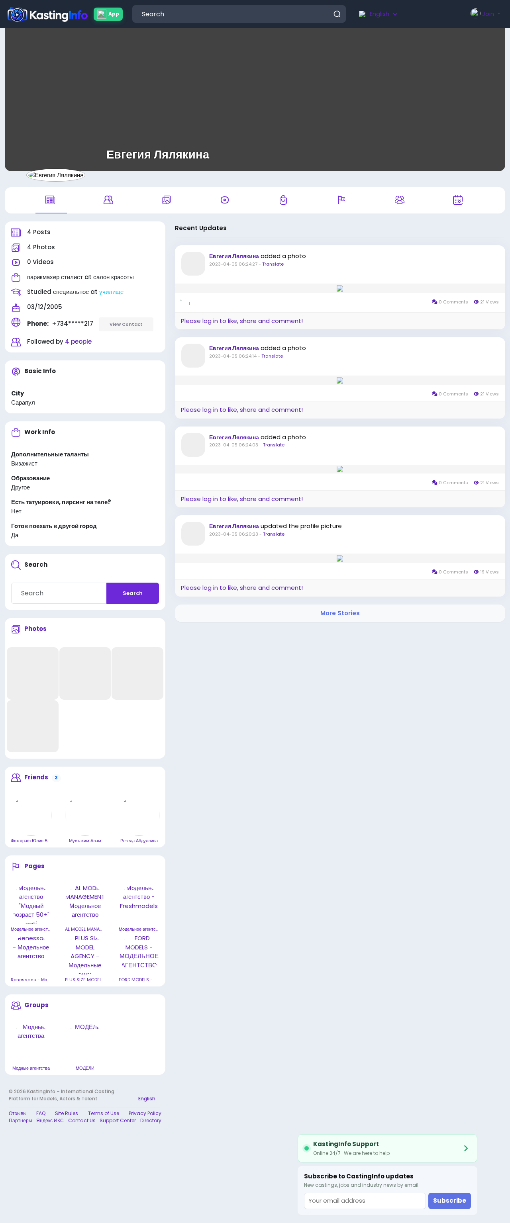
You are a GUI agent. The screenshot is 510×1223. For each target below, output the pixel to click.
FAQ (40, 1113)
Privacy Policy (145, 1113)
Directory (150, 1120)
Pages (34, 866)
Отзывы (18, 1113)
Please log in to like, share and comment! (242, 321)
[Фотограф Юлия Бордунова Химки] (31, 815)
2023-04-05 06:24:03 (233, 445)
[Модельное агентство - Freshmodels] (139, 904)
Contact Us (82, 1120)
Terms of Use (103, 1113)
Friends (36, 777)
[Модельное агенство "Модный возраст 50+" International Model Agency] (31, 904)
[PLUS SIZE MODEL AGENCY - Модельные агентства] (85, 954)
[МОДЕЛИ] (85, 1043)
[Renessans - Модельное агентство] (31, 954)
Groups (36, 1005)
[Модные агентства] (31, 1043)
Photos (35, 628)
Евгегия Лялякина (157, 154)
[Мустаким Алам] (85, 815)
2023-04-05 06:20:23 (233, 534)
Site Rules (66, 1113)
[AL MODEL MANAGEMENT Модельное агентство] (85, 904)
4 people (78, 341)
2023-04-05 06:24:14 (233, 356)
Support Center (118, 1120)
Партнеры (20, 1120)
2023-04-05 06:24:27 (233, 264)
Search (133, 593)
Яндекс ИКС (50, 1120)
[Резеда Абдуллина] (139, 815)
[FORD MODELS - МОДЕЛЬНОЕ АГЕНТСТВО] (139, 954)
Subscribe (449, 1200)
